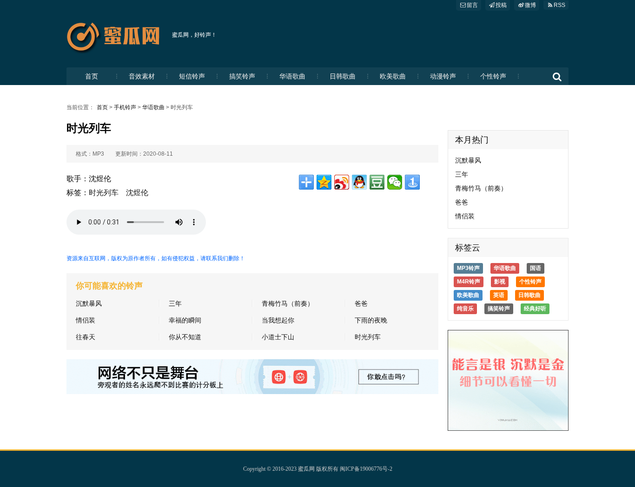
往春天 (85, 337)
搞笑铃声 (242, 76)
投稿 (501, 5)
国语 (535, 268)
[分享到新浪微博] (341, 182)
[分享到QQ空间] (324, 182)
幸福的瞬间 (185, 320)
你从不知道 (185, 337)
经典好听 (535, 308)
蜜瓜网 (306, 469)
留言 (472, 5)
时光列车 (104, 193)
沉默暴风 (89, 303)
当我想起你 (278, 320)
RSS (559, 5)
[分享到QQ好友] (359, 182)
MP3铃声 (468, 268)
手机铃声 (125, 107)
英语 (498, 295)
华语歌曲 (292, 76)
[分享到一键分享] (412, 182)
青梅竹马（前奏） (288, 303)
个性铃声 (493, 76)
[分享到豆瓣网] (377, 182)
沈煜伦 (137, 193)
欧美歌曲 (393, 76)
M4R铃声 (468, 281)
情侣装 (85, 320)
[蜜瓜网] (115, 35)
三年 (175, 303)
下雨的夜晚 (371, 320)
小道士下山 (278, 337)
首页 (91, 76)
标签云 (467, 247)
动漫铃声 (443, 76)
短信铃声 (192, 76)
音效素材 (142, 76)
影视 (499, 281)
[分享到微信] (394, 182)
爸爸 (361, 303)
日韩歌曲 (343, 76)
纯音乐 (465, 308)
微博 (530, 5)
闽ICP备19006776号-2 (366, 469)
